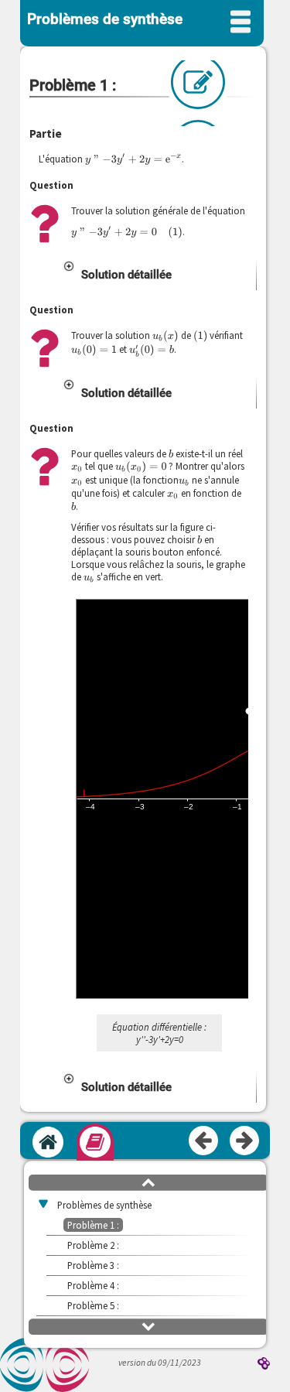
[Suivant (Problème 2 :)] (245, 1141)
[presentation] (133, 159)
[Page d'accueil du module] (47, 1142)
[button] (159, 274)
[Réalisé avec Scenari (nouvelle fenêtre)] (264, 1364)
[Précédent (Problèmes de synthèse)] (204, 1141)
